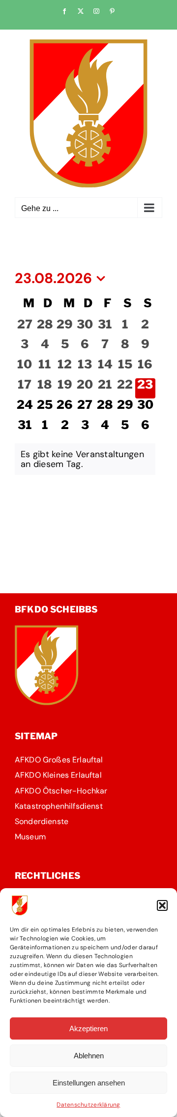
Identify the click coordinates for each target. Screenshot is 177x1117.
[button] (162, 905)
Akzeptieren (88, 1028)
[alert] (85, 459)
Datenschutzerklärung (88, 1105)
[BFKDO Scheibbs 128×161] (47, 630)
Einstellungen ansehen (89, 1083)
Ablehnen (89, 1055)
